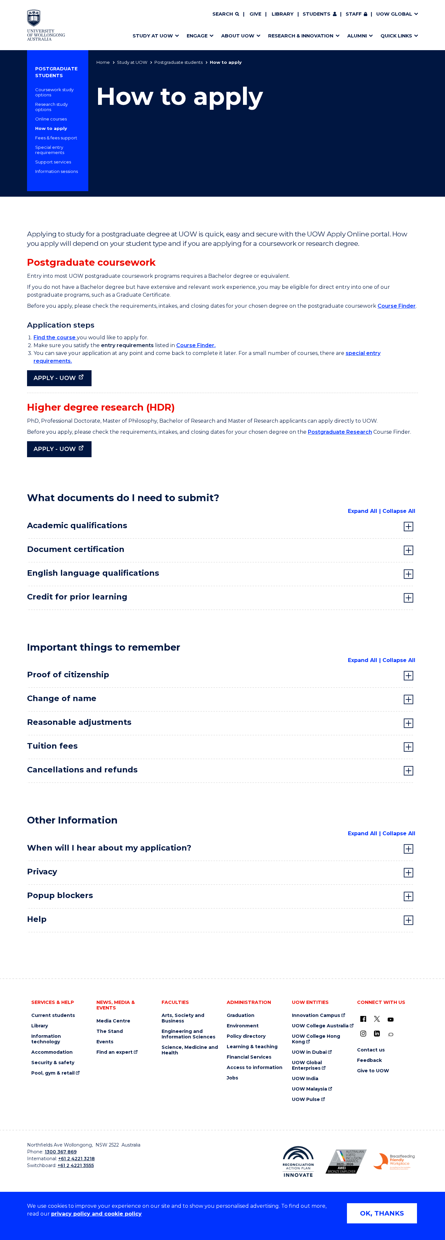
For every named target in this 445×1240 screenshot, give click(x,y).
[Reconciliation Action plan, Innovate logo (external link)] (298, 1161)
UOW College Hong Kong (316, 1039)
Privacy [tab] (42, 871)
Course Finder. (196, 345)
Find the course (55, 337)
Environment (243, 1026)
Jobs (232, 1078)
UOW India (305, 1078)
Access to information (254, 1067)
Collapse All (398, 511)
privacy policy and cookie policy (96, 1214)
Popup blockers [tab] (60, 895)
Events (104, 1042)
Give (255, 14)
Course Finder (397, 306)
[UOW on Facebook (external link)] (363, 1019)
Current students (53, 1015)
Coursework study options (54, 92)
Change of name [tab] (61, 698)
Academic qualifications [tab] (77, 525)
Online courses (51, 118)
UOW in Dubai (309, 1052)
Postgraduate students (178, 62)
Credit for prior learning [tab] (77, 596)
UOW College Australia (320, 1026)
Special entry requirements (49, 150)
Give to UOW (373, 1071)
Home (103, 62)
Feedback (369, 1060)
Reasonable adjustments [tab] (79, 722)
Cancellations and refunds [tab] (82, 769)
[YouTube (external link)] (390, 1019)
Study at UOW (132, 62)
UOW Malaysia (309, 1089)
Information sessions (56, 171)
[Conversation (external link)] (390, 1034)
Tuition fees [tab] (52, 746)
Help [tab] (37, 919)
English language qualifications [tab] (93, 573)
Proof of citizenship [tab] (68, 674)
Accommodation (52, 1052)
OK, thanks (382, 1213)
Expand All (362, 511)
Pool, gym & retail (53, 1073)
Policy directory (246, 1036)
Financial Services (249, 1057)
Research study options (51, 107)
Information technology (46, 1039)
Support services (53, 161)
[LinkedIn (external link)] (377, 1033)
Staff (354, 14)
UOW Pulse (306, 1099)
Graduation (240, 1015)
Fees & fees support (56, 137)
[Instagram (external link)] (363, 1033)
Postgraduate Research (340, 432)
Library (283, 14)
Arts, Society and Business (183, 1018)
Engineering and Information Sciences (188, 1034)
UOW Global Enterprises (307, 1065)
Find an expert (114, 1052)
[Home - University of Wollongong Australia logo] (46, 25)
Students (316, 14)
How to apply (51, 128)
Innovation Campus (316, 1015)
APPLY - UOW (55, 378)
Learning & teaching (252, 1047)
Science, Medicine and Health (190, 1050)
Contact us (371, 1050)
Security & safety (52, 1062)
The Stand (109, 1031)
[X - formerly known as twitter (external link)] (377, 1019)
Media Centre (113, 1021)
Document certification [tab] (75, 549)
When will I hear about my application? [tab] (109, 847)
